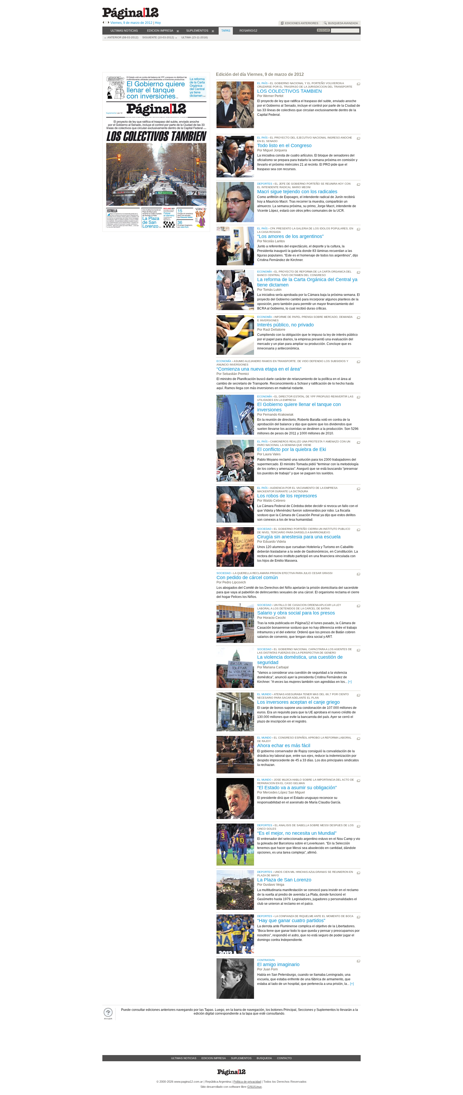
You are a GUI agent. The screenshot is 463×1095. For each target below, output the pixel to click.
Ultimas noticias (183, 1058)
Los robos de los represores (287, 495)
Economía (264, 271)
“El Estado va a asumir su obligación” (297, 787)
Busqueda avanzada (342, 23)
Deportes (264, 183)
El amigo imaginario (278, 964)
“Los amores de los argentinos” (290, 236)
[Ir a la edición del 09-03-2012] (156, 231)
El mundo (264, 694)
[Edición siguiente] (109, 23)
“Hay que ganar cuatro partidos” (291, 920)
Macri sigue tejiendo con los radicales (297, 191)
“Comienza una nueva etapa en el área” (258, 369)
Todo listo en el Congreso (284, 145)
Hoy (158, 23)
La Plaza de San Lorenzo (284, 879)
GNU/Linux (254, 1086)
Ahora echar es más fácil (283, 745)
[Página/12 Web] (130, 18)
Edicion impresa (213, 1058)
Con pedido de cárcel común (247, 577)
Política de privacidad (247, 1081)
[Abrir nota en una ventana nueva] (358, 84)
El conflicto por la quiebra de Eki (291, 449)
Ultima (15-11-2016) (194, 37)
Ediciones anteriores (300, 23)
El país (262, 83)
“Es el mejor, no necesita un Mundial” (297, 833)
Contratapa (266, 960)
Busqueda (264, 1058)
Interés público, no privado (285, 324)
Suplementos (241, 1058)
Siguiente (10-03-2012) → (159, 37)
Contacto (284, 1058)
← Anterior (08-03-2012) (121, 37)
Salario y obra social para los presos (296, 613)
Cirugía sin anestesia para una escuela (299, 536)
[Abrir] (178, 31)
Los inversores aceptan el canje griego (298, 702)
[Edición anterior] (103, 23)
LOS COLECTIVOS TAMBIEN (289, 91)
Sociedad (264, 528)
